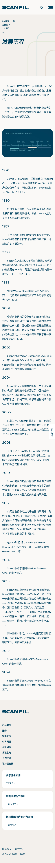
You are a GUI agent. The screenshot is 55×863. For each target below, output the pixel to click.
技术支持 (6, 736)
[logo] (15, 7)
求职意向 (6, 752)
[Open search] (41, 7)
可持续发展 (7, 763)
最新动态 (6, 747)
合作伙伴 (6, 758)
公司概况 (6, 741)
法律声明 (19, 848)
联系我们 (51, 431)
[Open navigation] (50, 7)
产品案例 (6, 725)
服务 (4, 730)
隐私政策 (6, 848)
